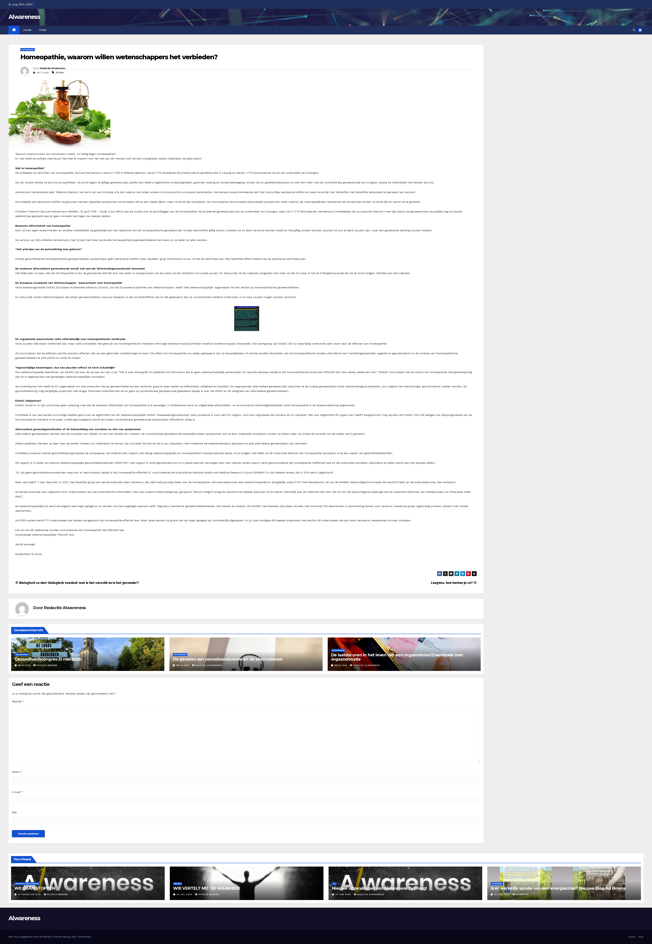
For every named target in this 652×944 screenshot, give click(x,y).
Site (14, 812)
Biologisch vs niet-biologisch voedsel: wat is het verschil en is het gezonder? (79, 583)
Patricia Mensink (47, 665)
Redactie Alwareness (52, 68)
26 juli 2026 (185, 894)
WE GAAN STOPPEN (34, 888)
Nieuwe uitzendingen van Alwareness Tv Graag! (379, 888)
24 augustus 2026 (30, 894)
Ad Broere (497, 884)
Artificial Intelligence (27, 884)
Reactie (18, 701)
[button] (634, 30)
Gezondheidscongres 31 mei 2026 (48, 659)
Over (42, 30)
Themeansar (84, 937)
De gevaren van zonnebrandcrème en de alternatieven (227, 659)
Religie (177, 884)
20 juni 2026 (343, 894)
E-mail (17, 792)
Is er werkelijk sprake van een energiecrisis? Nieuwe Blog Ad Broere (558, 888)
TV (334, 884)
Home (27, 30)
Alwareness (24, 16)
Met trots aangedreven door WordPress (30, 937)
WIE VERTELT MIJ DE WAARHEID (206, 888)
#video (60, 72)
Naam (17, 772)
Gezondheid (27, 49)
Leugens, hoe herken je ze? (452, 583)
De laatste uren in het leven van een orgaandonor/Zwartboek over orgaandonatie (397, 657)
